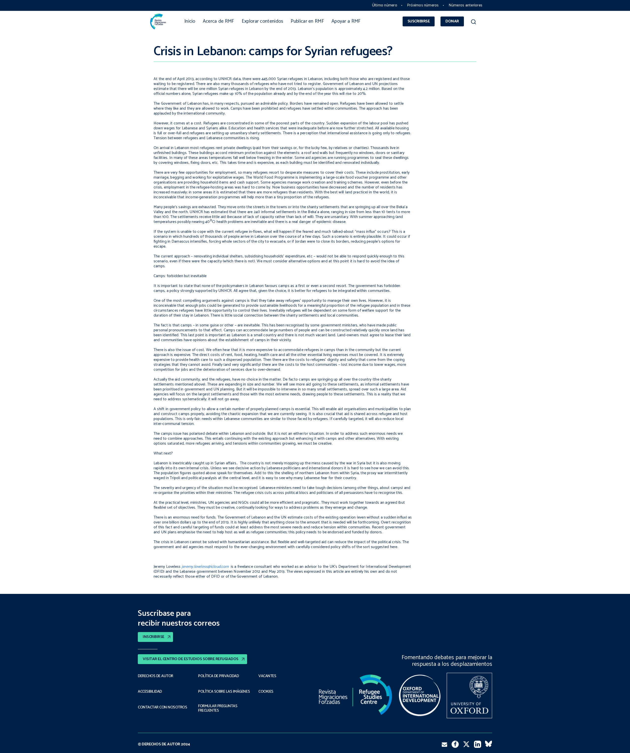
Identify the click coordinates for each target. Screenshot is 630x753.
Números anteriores (465, 5)
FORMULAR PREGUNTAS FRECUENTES (217, 708)
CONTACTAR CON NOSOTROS (162, 707)
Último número (384, 5)
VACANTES (267, 676)
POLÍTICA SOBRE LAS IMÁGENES (224, 691)
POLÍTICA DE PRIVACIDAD (218, 676)
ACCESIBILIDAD (150, 691)
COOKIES (265, 691)
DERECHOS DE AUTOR (155, 676)
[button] (473, 22)
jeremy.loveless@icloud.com (205, 566)
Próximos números (423, 5)
